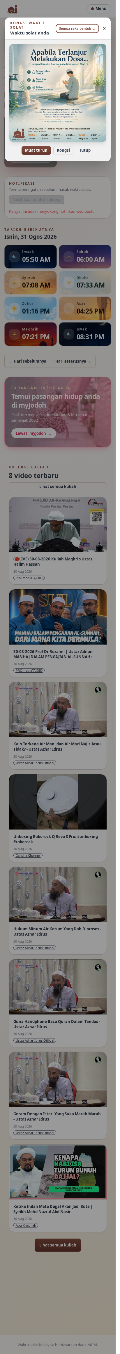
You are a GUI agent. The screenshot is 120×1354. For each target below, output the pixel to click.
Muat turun (36, 150)
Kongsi (63, 150)
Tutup (85, 150)
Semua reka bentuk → (77, 28)
